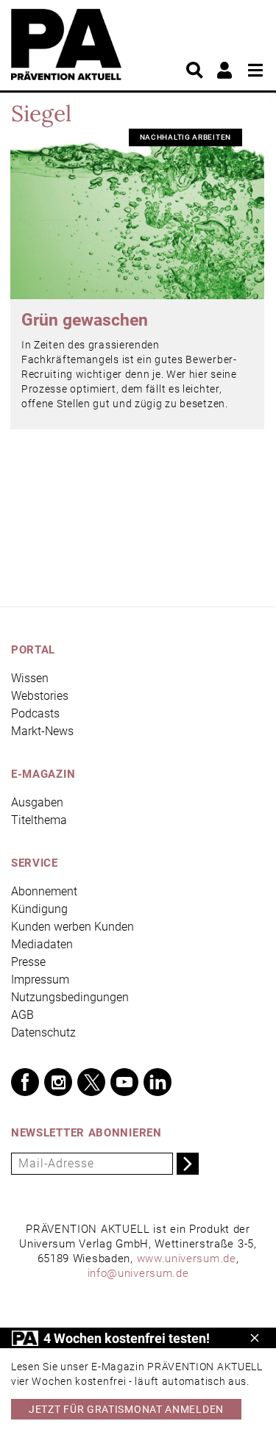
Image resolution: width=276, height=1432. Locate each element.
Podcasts (35, 713)
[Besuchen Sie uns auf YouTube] (124, 1082)
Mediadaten (42, 944)
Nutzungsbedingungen (70, 997)
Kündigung (39, 909)
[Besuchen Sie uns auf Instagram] (58, 1082)
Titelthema (39, 820)
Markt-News (42, 731)
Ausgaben (37, 802)
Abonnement (44, 891)
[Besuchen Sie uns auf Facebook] (25, 1082)
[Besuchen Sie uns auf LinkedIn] (157, 1082)
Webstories (39, 696)
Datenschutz (43, 1032)
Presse (28, 962)
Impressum (40, 980)
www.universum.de (186, 1258)
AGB (22, 1015)
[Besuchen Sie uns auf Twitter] (91, 1082)
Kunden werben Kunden (72, 927)
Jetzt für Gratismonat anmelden (126, 1409)
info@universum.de (138, 1273)
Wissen (30, 678)
